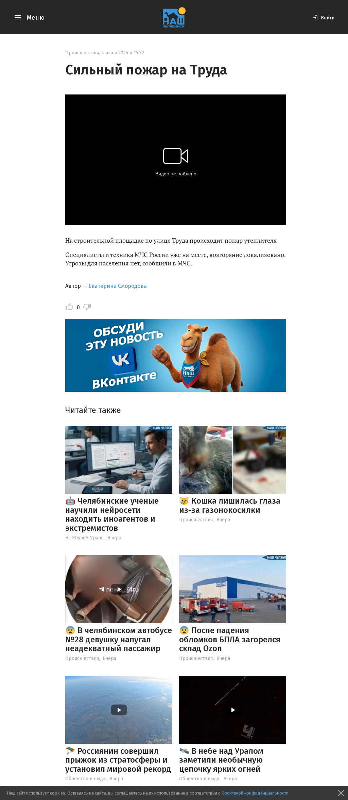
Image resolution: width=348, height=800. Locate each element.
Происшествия (82, 53)
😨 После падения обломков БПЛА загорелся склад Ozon (229, 639)
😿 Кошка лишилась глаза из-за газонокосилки (229, 505)
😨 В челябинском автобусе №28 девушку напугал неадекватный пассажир (118, 639)
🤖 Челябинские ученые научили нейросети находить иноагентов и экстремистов (112, 514)
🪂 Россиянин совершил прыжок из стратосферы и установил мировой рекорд (118, 760)
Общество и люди (85, 779)
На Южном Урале (84, 538)
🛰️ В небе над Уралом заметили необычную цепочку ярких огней (221, 760)
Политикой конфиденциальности (255, 793)
